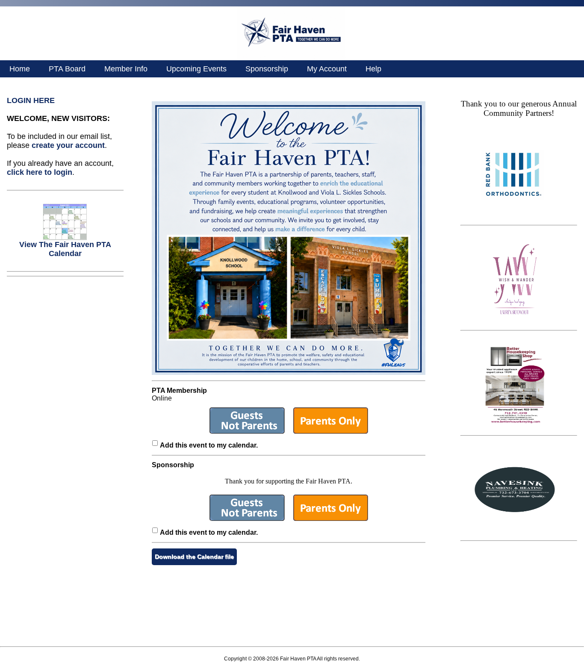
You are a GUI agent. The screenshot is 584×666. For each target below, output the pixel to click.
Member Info (126, 69)
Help (373, 69)
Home (19, 69)
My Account (327, 69)
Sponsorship (266, 69)
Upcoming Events (196, 69)
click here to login (39, 172)
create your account (68, 145)
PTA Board (67, 69)
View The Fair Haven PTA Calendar (65, 249)
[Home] (291, 58)
